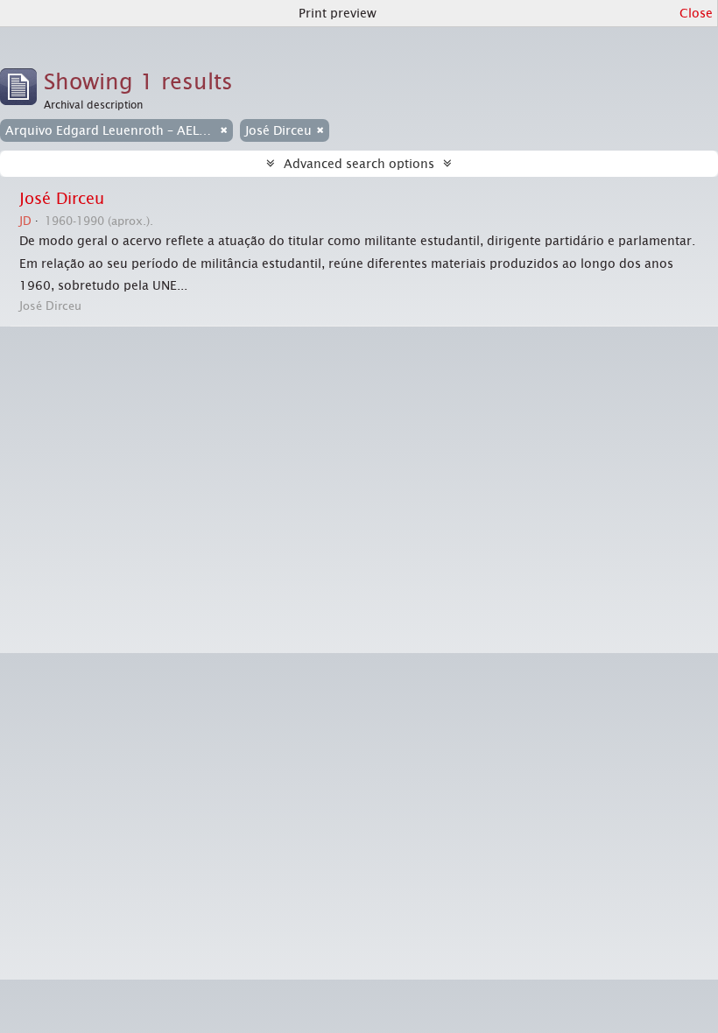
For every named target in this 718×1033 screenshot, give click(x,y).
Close (696, 13)
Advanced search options (359, 164)
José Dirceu (61, 198)
